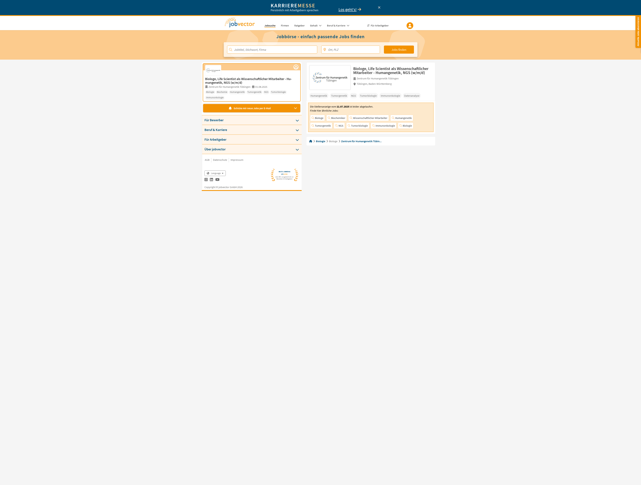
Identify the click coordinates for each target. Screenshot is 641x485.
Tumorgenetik (323, 125)
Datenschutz (220, 159)
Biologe (319, 118)
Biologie (407, 125)
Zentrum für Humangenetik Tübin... (361, 141)
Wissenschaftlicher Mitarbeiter (370, 118)
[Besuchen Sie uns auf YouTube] (217, 180)
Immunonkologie (385, 125)
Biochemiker (338, 118)
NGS (341, 125)
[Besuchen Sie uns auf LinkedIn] (211, 180)
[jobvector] (243, 23)
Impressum (237, 159)
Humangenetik (403, 118)
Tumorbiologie (359, 125)
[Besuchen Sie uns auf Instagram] (206, 180)
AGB (207, 159)
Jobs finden (398, 50)
